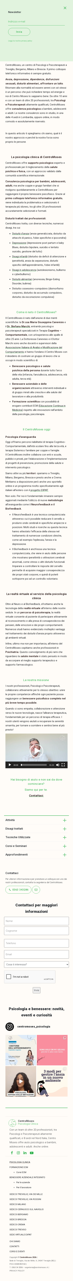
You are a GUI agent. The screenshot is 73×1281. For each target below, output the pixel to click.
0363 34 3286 (17, 1267)
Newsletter (14, 12)
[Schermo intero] (63, 765)
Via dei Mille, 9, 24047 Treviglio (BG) (39, 1261)
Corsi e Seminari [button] (16, 846)
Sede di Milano (18, 1204)
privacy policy (26, 41)
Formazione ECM (19, 1167)
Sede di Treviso (18, 1229)
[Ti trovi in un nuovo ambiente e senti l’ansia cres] (52, 1081)
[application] (36, 751)
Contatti (14, 1246)
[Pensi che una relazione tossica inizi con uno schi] (52, 1050)
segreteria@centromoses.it (36, 1267)
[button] (36, 751)
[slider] (34, 765)
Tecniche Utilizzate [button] (17, 837)
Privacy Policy (17, 1271)
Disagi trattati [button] (14, 828)
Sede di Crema (17, 1224)
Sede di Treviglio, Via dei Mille (26, 1194)
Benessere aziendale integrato (27, 1177)
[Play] (10, 765)
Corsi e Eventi (17, 1251)
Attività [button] (10, 820)
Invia (19, 31)
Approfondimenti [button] (16, 854)
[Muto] (57, 765)
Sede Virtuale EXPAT (21, 1234)
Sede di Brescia (18, 1219)
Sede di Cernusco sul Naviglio (27, 1209)
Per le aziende (23, 1182)
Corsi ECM (21, 1172)
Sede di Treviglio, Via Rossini (25, 1199)
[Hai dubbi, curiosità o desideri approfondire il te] (20, 1050)
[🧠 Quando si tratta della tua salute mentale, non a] (20, 1081)
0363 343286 (20, 889)
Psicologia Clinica (28, 1123)
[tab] (36, 820)
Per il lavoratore (23, 1187)
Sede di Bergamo (19, 1214)
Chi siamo (15, 1241)
